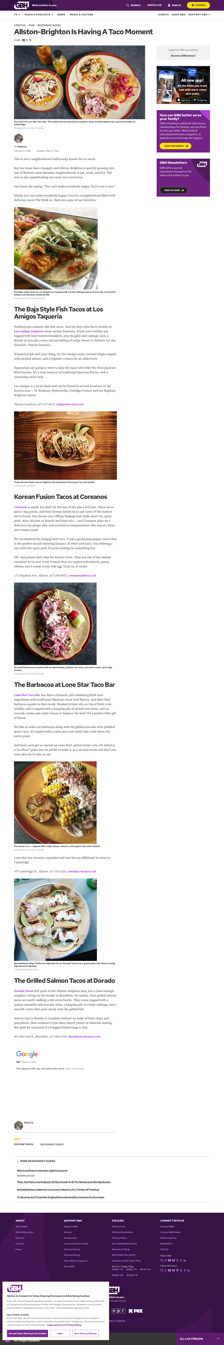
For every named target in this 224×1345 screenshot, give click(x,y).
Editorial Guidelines (122, 1232)
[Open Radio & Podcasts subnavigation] (52, 14)
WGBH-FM (117, 1275)
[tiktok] (165, 1260)
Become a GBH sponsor (183, 55)
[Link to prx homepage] (135, 1310)
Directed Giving (72, 1249)
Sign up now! (172, 190)
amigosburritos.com (70, 404)
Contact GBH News (170, 1232)
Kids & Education (24, 1232)
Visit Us (164, 1249)
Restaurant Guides (49, 25)
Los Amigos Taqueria (28, 331)
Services (20, 1238)
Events (163, 14)
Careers (20, 1243)
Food (31, 25)
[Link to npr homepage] (118, 1310)
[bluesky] (173, 1260)
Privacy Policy (119, 1238)
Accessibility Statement (124, 1243)
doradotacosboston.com (84, 1037)
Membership (70, 1238)
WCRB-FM (132, 1275)
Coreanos (20, 507)
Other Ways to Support (76, 1261)
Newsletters (166, 1243)
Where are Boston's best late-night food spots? (42, 1170)
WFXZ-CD (145, 1269)
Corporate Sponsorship (76, 1243)
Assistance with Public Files (126, 1261)
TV (16, 14)
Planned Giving (72, 1255)
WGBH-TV (117, 1269)
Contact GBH (167, 1226)
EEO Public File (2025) (123, 1255)
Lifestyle (20, 25)
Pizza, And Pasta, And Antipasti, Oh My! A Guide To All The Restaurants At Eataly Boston (64, 1182)
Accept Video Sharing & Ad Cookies (27, 1333)
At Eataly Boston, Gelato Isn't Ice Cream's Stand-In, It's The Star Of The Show (58, 1189)
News (61, 14)
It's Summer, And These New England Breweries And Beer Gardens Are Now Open (60, 1197)
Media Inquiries (168, 1238)
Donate (200, 5)
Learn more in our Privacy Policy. (64, 1325)
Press (18, 1249)
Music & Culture (81, 14)
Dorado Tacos (23, 991)
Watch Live (155, 5)
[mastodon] (177, 1270)
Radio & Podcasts (37, 14)
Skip (60, 1333)
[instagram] (161, 1260)
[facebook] (181, 1260)
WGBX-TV (131, 1269)
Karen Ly (22, 146)
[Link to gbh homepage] (21, 5)
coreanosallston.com (82, 576)
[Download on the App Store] (184, 99)
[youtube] (169, 1260)
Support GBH (197, 14)
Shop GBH (178, 14)
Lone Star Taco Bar (27, 695)
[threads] (177, 1260)
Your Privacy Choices (112, 1321)
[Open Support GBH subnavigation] (209, 14)
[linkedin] (184, 1260)
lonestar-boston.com (82, 871)
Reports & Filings (121, 1249)
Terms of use (118, 1226)
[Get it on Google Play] (200, 99)
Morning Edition (26, 1175)
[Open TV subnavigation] (19, 14)
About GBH (21, 1226)
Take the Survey (174, 146)
